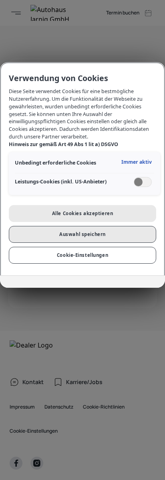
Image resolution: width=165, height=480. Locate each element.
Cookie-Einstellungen (82, 255)
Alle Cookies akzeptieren (82, 213)
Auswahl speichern (82, 234)
